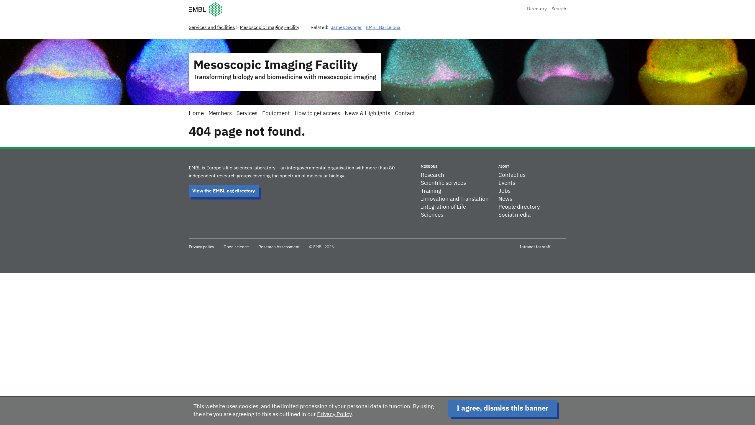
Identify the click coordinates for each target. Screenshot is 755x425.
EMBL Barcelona (383, 27)
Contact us (512, 175)
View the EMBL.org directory (223, 191)
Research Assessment (279, 247)
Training (431, 191)
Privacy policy (201, 247)
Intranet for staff (535, 247)
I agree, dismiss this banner (503, 408)
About (503, 166)
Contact (405, 113)
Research (432, 175)
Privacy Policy (334, 414)
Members (220, 113)
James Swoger (346, 27)
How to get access (317, 113)
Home (196, 113)
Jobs (504, 191)
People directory (519, 207)
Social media (514, 215)
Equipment (276, 113)
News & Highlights (367, 113)
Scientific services (443, 183)
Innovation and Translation (455, 199)
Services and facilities (212, 27)
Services (247, 113)
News (505, 199)
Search (559, 9)
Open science (236, 247)
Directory (537, 9)
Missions (429, 166)
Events (506, 183)
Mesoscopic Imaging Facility (269, 27)
